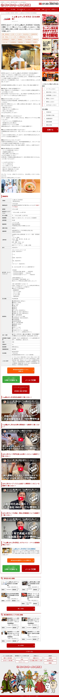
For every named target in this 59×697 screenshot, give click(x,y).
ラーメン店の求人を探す (7, 655)
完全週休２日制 (50, 115)
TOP (5, 9)
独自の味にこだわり (51, 92)
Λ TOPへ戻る (29, 651)
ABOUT (50, 655)
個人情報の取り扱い (50, 660)
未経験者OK (49, 118)
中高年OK (48, 112)
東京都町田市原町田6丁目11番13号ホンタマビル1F (23, 205)
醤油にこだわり (50, 98)
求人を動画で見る (21, 10)
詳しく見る (21, 608)
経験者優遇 (49, 121)
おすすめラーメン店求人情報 (7, 660)
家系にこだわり (50, 101)
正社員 (22, 659)
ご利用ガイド (54, 9)
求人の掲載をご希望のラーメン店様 (36, 660)
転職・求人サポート (46, 10)
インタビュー (29, 9)
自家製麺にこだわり (51, 95)
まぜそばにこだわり (51, 105)
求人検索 (37, 9)
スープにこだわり (50, 89)
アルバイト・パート (22, 661)
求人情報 (13, 9)
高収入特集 (49, 125)
